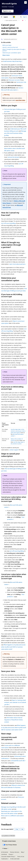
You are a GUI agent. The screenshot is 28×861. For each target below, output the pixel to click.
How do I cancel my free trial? (10, 47)
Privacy (10, 854)
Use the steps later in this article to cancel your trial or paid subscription (18, 431)
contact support (14, 450)
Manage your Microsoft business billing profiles (15, 133)
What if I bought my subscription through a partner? (13, 50)
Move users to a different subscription (12, 816)
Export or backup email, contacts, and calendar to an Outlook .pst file (15, 702)
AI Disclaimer (4, 852)
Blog (22, 852)
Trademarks (4, 859)
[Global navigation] (1, 17)
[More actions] (25, 20)
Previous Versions (14, 852)
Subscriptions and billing (11, 20)
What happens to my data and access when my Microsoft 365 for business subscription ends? (13, 647)
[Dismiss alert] (25, 2)
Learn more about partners (17, 264)
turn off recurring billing (8, 223)
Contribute (4, 854)
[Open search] (20, 17)
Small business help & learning (12, 61)
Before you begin (6, 45)
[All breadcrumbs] (2, 20)
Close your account (14, 80)
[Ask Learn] (22, 20)
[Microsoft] (14, 17)
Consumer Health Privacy (7, 856)
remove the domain (13, 157)
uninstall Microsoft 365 (17, 761)
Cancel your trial (21, 82)
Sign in (25, 17)
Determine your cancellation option (11, 52)
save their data (20, 100)
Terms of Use (20, 856)
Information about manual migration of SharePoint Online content (13, 720)
